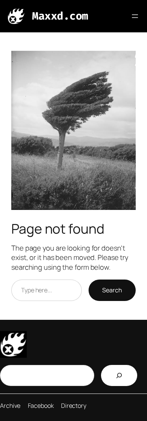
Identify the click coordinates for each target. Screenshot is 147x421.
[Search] (119, 375)
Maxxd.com (60, 16)
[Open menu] (134, 16)
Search (112, 290)
